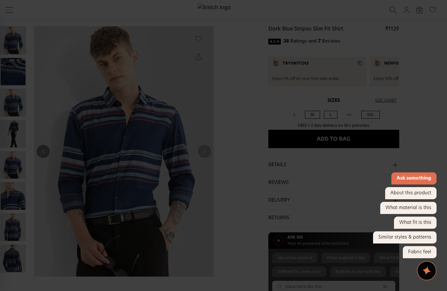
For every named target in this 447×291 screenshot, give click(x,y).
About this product (410, 193)
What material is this (408, 207)
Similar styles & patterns (404, 237)
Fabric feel (419, 252)
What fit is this (415, 222)
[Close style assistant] (427, 271)
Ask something (414, 178)
